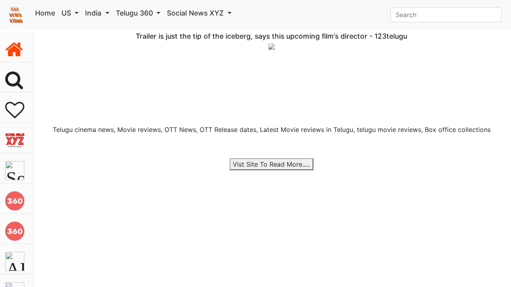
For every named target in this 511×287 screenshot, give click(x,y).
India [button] (94, 13)
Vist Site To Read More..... (271, 164)
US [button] (67, 13)
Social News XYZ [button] (196, 13)
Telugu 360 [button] (135, 13)
